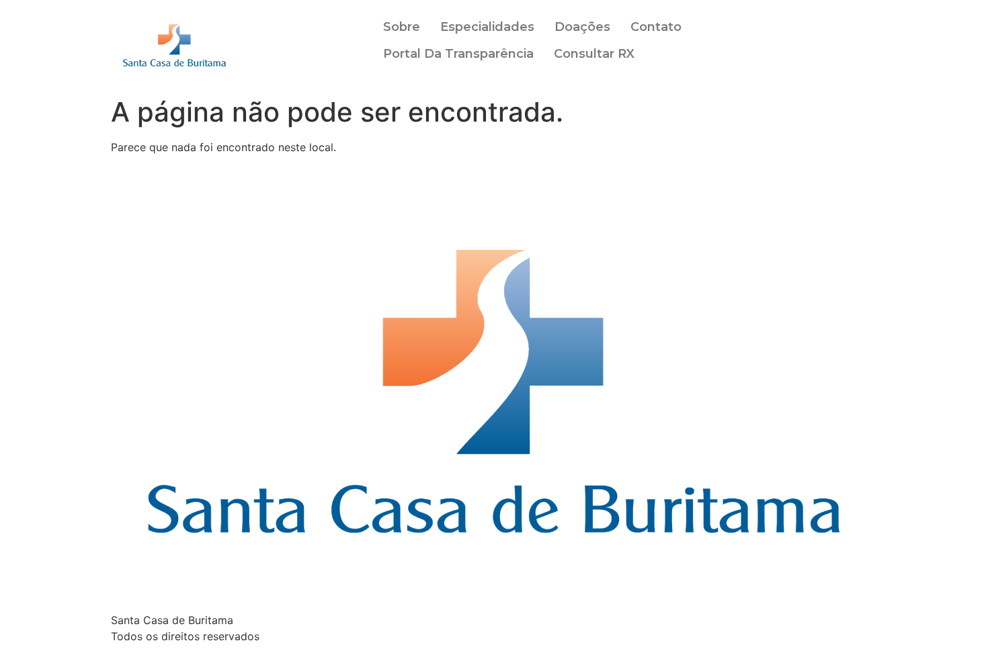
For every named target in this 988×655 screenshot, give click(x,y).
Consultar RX (594, 53)
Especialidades (487, 26)
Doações (582, 26)
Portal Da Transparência (458, 53)
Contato (656, 26)
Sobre (401, 26)
